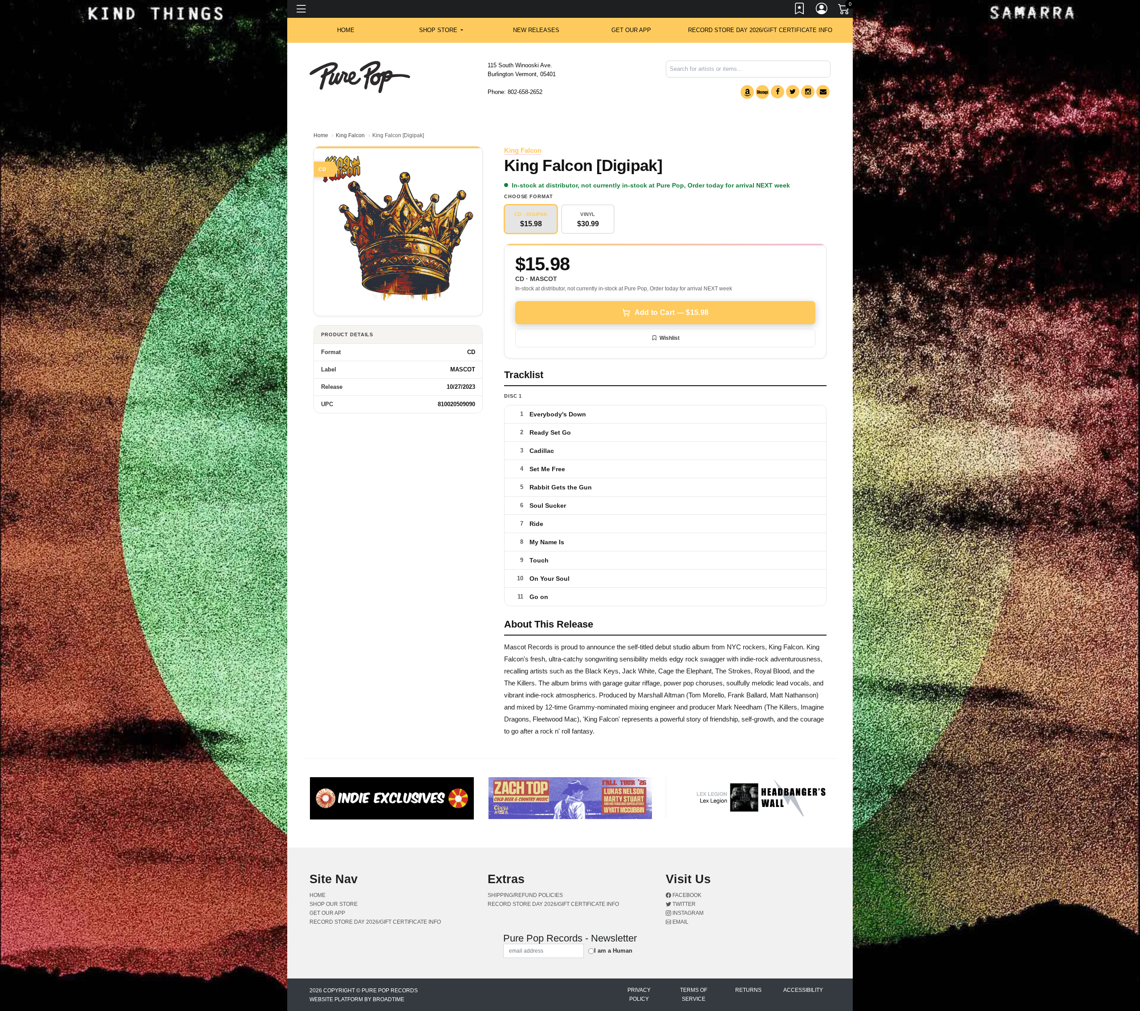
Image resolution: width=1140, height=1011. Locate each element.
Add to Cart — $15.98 (671, 312)
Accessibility (803, 990)
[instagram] (807, 91)
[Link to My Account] (822, 10)
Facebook (686, 895)
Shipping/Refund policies (525, 895)
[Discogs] (762, 92)
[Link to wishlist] (800, 10)
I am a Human (613, 950)
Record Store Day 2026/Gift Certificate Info (760, 30)
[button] (441, 30)
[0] (844, 10)
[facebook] (777, 91)
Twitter (683, 904)
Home (321, 135)
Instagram (687, 913)
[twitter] (792, 91)
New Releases (536, 30)
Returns (748, 990)
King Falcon (350, 135)
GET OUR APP (631, 30)
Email (679, 922)
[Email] (823, 91)
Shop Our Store (333, 904)
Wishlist (670, 338)
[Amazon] (747, 92)
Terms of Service (693, 994)
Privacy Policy (639, 994)
